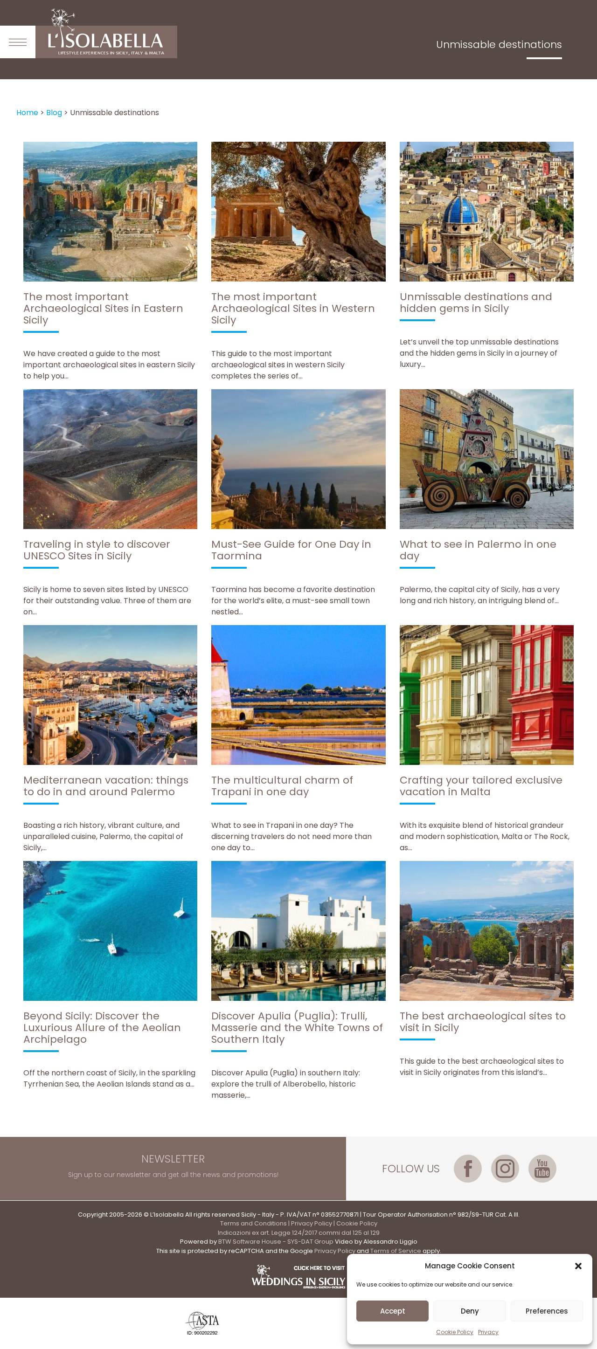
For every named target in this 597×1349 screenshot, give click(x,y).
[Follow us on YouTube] (542, 1169)
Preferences (547, 1311)
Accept (392, 1311)
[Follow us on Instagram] (505, 1169)
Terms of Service (395, 1250)
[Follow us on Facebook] (468, 1169)
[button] (578, 1266)
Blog (54, 112)
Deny (470, 1311)
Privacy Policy (311, 1223)
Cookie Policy (454, 1332)
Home (27, 112)
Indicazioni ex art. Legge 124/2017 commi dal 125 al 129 (299, 1232)
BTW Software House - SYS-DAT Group (275, 1241)
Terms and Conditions (253, 1223)
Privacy (488, 1332)
